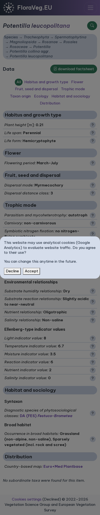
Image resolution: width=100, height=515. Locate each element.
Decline (12, 271)
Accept (31, 271)
